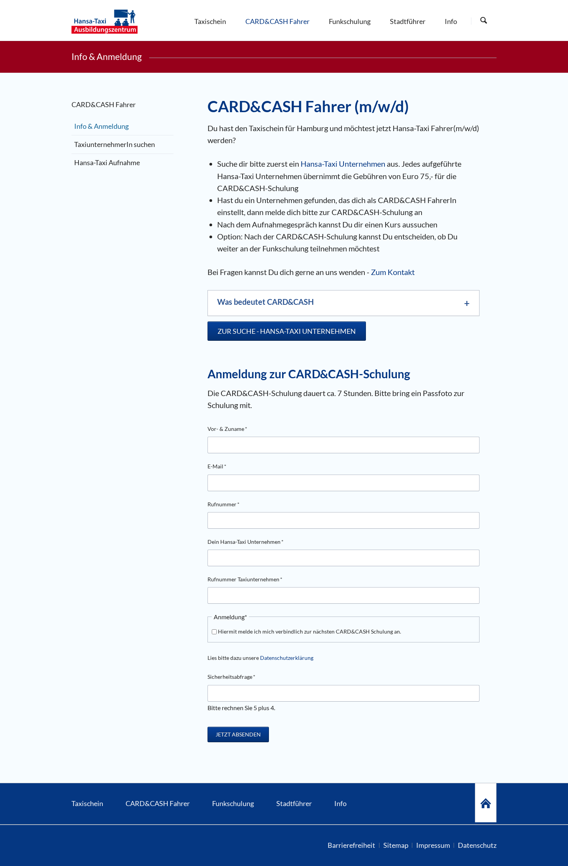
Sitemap (395, 845)
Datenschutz (477, 845)
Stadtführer (294, 803)
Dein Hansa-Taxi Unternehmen (245, 541)
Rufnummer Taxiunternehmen (244, 579)
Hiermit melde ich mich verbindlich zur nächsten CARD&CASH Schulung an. (309, 631)
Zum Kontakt (393, 272)
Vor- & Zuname (227, 428)
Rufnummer (223, 503)
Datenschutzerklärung (286, 657)
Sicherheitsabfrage (231, 676)
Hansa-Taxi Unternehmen (343, 163)
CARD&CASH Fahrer (158, 803)
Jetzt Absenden (238, 734)
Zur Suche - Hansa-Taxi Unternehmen (287, 331)
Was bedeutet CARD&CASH (265, 301)
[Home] (485, 802)
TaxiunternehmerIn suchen (114, 144)
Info (340, 803)
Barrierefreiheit (351, 845)
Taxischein (87, 803)
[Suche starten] (483, 21)
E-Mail (219, 466)
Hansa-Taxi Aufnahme (107, 163)
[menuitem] (210, 20)
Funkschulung (233, 803)
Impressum (433, 845)
